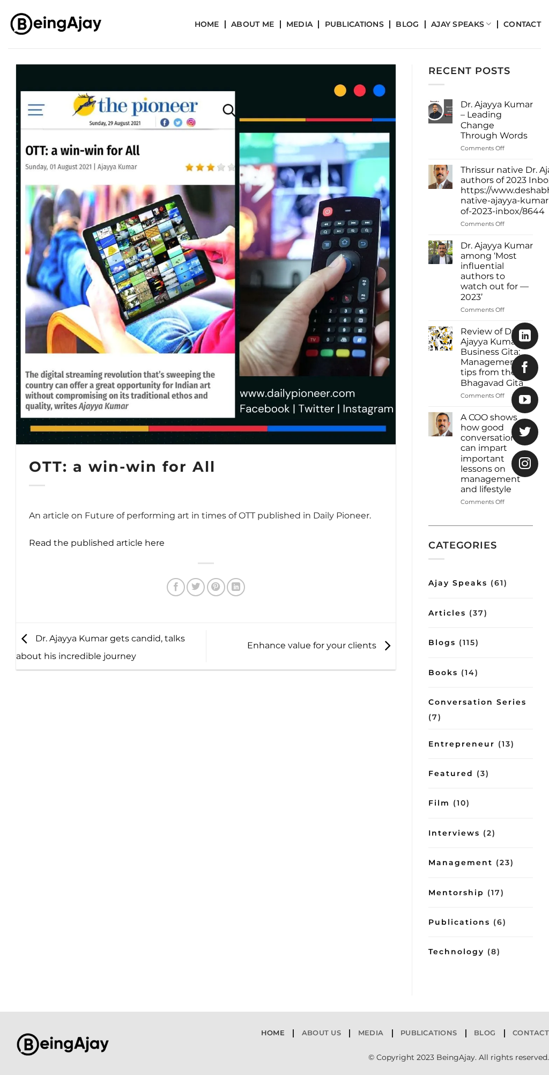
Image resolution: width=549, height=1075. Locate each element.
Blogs (442, 642)
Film (439, 803)
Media (299, 24)
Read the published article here (97, 543)
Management (460, 862)
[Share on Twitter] (196, 587)
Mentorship (456, 892)
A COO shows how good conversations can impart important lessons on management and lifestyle (491, 453)
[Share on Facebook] (176, 587)
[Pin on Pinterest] (216, 587)
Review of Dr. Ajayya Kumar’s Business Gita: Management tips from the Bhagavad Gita (493, 357)
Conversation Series (477, 702)
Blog (407, 24)
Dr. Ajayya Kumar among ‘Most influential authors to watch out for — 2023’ (497, 271)
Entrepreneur (461, 744)
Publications (354, 24)
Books (443, 672)
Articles (447, 613)
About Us (321, 1033)
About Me (252, 24)
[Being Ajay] (61, 24)
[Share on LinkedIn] (236, 587)
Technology (456, 951)
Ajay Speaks (457, 24)
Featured (450, 773)
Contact (522, 24)
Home (207, 24)
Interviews (454, 833)
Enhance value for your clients (313, 645)
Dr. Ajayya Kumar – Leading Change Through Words (497, 120)
